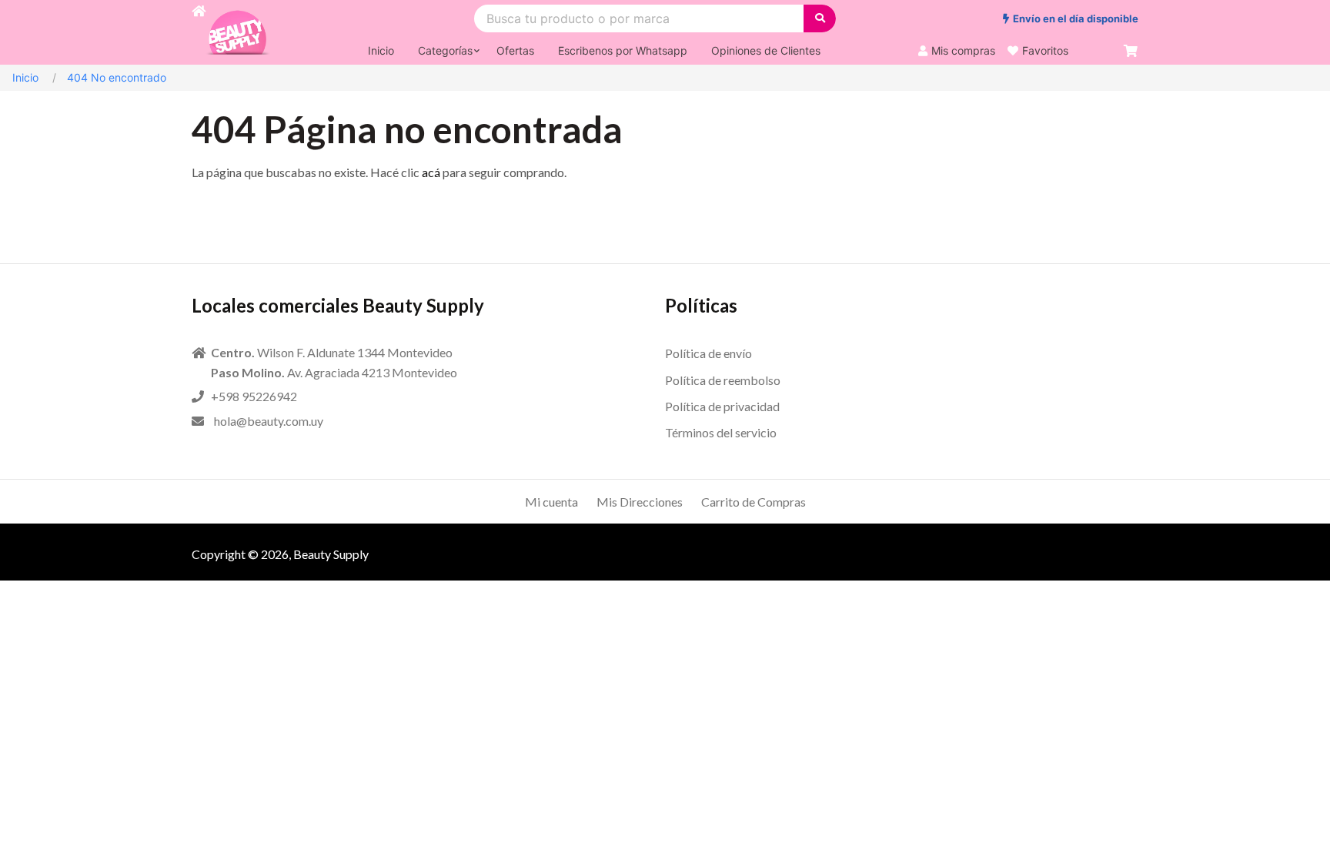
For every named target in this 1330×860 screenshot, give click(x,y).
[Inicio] (199, 32)
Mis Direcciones (639, 501)
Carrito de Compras (753, 501)
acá (431, 172)
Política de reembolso (722, 380)
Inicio (25, 77)
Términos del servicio (721, 432)
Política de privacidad (722, 406)
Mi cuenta (551, 501)
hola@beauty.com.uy (268, 420)
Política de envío (708, 353)
